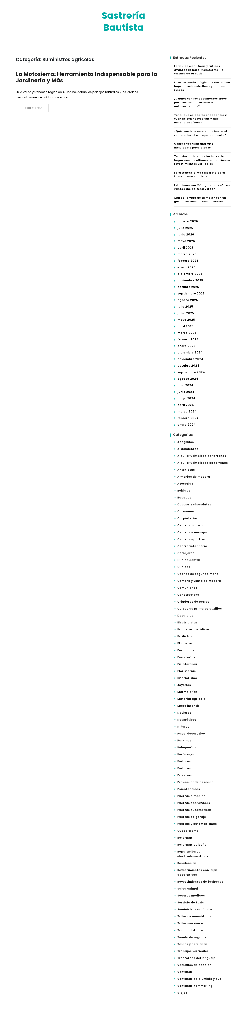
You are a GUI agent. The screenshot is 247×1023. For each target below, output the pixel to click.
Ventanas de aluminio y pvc (199, 979)
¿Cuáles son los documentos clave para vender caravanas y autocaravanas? (200, 102)
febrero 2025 (188, 339)
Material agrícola (191, 699)
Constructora (188, 595)
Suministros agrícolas (195, 909)
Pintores (184, 761)
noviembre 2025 (190, 280)
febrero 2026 (188, 261)
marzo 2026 (187, 254)
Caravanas (186, 511)
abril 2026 (186, 248)
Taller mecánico (190, 923)
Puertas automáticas (194, 810)
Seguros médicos (191, 895)
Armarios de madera (193, 477)
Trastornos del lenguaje (196, 958)
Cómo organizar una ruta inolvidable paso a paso (194, 145)
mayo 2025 (186, 320)
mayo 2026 (186, 241)
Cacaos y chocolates (194, 504)
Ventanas (185, 972)
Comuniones (187, 588)
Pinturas (184, 768)
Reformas (185, 838)
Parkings (184, 740)
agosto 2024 (188, 379)
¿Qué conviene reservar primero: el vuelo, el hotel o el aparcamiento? (200, 133)
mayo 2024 (186, 398)
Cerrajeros (186, 553)
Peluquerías (186, 747)
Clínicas (183, 567)
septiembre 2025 (191, 293)
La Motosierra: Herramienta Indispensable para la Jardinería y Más (86, 77)
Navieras (184, 713)
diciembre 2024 (190, 352)
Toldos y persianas (192, 944)
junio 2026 (186, 234)
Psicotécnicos (188, 789)
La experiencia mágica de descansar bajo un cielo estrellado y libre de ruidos (202, 86)
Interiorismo (187, 678)
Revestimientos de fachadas (200, 882)
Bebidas (183, 491)
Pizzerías (184, 775)
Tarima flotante (190, 930)
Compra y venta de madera (199, 581)
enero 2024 (187, 425)
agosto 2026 (188, 221)
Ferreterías (186, 657)
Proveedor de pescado (195, 782)
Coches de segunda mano (198, 574)
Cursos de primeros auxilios (199, 609)
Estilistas (184, 636)
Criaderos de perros (193, 602)
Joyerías (184, 685)
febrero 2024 (188, 418)
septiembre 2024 (191, 372)
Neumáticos (187, 720)
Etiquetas (185, 643)
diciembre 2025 (190, 274)
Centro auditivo (190, 525)
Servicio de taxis (190, 902)
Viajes (182, 993)
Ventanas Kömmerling (195, 986)
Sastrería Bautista (123, 21)
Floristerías (186, 671)
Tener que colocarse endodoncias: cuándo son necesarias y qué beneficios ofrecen (200, 118)
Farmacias (185, 650)
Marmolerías (187, 692)
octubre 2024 (188, 366)
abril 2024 (186, 405)
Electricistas (187, 622)
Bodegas (184, 497)
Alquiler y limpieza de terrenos (201, 456)
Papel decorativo (191, 733)
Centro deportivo (191, 539)
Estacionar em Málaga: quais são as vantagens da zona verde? (202, 187)
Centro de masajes (192, 532)
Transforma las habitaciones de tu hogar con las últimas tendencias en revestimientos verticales (202, 160)
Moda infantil (188, 706)
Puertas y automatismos (197, 824)
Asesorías (185, 484)
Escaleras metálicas (193, 629)
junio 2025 (186, 313)
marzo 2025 (187, 333)
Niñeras (183, 727)
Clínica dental (188, 560)
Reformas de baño (192, 845)
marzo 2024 (187, 411)
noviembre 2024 (190, 359)
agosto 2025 (188, 300)
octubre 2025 (188, 287)
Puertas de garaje (191, 817)
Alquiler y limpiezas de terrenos (202, 463)
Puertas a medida (191, 796)
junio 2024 (186, 392)
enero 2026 (186, 267)
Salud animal (187, 889)
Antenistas (186, 470)
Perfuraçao (186, 754)
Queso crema (188, 831)
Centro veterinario (192, 546)
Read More (31, 108)
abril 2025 (186, 326)
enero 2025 (186, 346)
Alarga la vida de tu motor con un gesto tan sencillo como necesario (200, 199)
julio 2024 (185, 385)
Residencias (187, 863)
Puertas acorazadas (193, 803)
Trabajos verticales (193, 951)
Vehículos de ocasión (194, 965)
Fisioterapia (187, 664)
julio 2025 (185, 307)
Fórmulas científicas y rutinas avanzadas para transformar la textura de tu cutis (199, 69)
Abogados (185, 442)
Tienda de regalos (191, 937)
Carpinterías (187, 518)
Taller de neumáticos (194, 916)
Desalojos (185, 615)
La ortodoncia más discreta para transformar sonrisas (199, 174)
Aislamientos (187, 449)
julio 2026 (185, 228)
